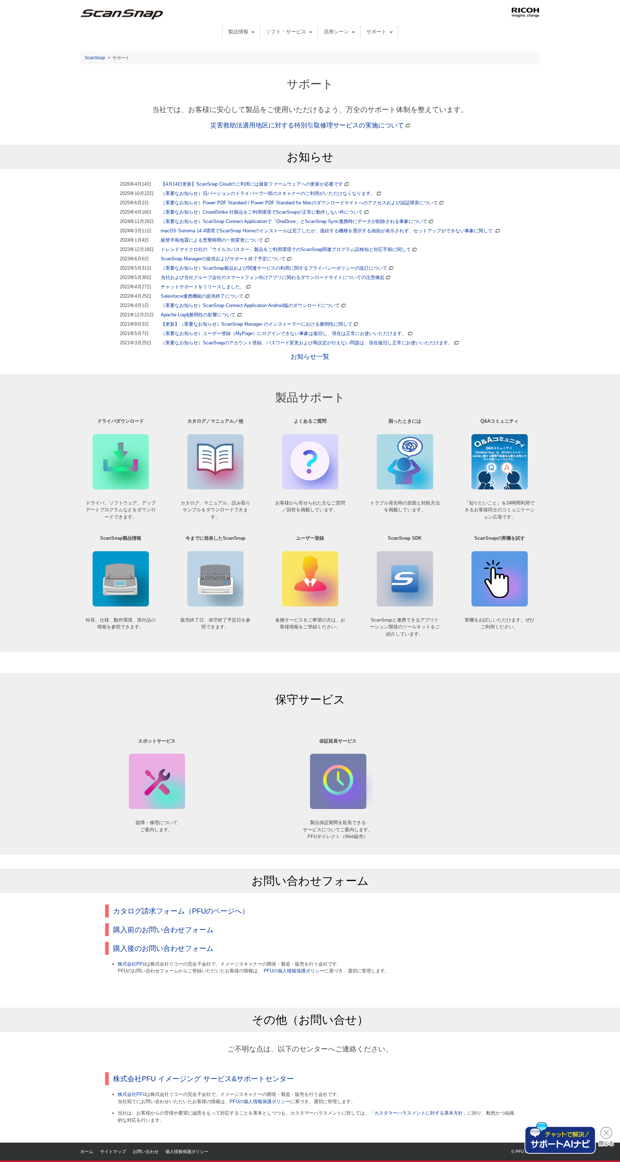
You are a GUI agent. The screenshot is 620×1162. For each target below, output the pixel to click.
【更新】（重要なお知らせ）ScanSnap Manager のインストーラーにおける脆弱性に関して (256, 324)
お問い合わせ (146, 1151)
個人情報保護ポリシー (186, 1151)
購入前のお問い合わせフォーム (163, 930)
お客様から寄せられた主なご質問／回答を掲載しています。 (310, 506)
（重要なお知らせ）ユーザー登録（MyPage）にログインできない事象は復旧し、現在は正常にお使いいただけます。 (284, 333)
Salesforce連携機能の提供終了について (202, 296)
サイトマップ (113, 1151)
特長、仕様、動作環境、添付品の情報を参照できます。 (121, 623)
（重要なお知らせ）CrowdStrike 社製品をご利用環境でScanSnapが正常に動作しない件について (262, 212)
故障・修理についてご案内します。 (157, 826)
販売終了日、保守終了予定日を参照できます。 (215, 623)
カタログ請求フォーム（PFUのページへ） (181, 911)
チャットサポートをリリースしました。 (203, 286)
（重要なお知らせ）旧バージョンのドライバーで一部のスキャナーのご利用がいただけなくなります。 (268, 193)
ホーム (86, 1151)
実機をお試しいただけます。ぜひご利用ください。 (500, 623)
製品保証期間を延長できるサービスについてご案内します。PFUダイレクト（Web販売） (338, 829)
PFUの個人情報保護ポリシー (294, 970)
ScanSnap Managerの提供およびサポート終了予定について (223, 258)
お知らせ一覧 (310, 356)
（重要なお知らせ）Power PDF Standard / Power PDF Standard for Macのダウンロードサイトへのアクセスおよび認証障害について (299, 202)
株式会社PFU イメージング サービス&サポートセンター (203, 1079)
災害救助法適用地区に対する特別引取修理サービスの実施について (308, 125)
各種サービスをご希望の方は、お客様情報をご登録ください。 (310, 623)
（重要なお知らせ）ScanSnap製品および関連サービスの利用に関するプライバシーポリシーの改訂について (274, 268)
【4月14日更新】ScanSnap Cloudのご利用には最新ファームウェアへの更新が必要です (252, 184)
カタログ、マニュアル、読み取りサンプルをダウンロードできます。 (215, 510)
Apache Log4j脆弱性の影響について (198, 314)
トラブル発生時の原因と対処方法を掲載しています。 (405, 506)
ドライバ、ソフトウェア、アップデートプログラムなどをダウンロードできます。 (121, 510)
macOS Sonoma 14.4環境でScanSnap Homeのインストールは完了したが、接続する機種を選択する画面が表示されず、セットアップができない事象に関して (327, 230)
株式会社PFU (132, 964)
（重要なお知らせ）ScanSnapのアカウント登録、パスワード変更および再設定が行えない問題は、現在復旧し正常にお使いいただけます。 (307, 342)
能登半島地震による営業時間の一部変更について (212, 240)
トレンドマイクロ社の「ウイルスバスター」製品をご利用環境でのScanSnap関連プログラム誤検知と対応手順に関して (286, 249)
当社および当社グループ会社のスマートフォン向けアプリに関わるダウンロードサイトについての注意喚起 (273, 277)
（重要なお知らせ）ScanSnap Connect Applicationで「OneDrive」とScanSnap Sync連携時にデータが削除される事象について (294, 221)
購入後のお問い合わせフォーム (163, 948)
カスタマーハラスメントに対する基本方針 (418, 1113)
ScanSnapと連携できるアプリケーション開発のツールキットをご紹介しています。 (405, 627)
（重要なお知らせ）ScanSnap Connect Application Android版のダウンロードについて (250, 305)
